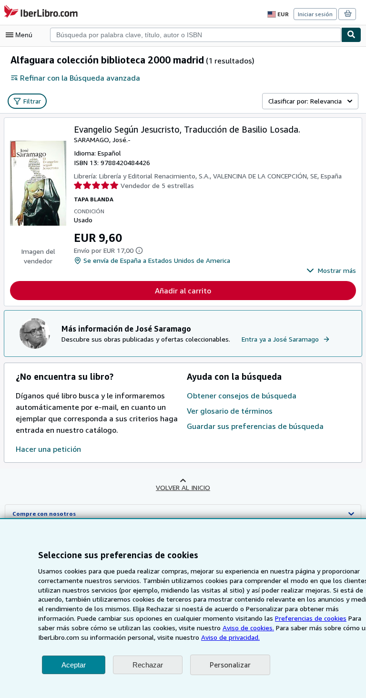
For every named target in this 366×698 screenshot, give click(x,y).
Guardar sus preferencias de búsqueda (255, 426)
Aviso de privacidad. (230, 637)
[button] (331, 270)
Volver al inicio (183, 487)
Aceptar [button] (73, 665)
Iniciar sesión (315, 14)
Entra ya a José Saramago (280, 339)
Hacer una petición (48, 449)
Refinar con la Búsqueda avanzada (80, 78)
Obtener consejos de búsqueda (241, 395)
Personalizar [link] (230, 664)
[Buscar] (351, 35)
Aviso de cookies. (248, 628)
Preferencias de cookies (310, 618)
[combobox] (195, 35)
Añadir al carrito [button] (183, 290)
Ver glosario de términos (230, 411)
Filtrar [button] (32, 101)
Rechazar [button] (147, 665)
